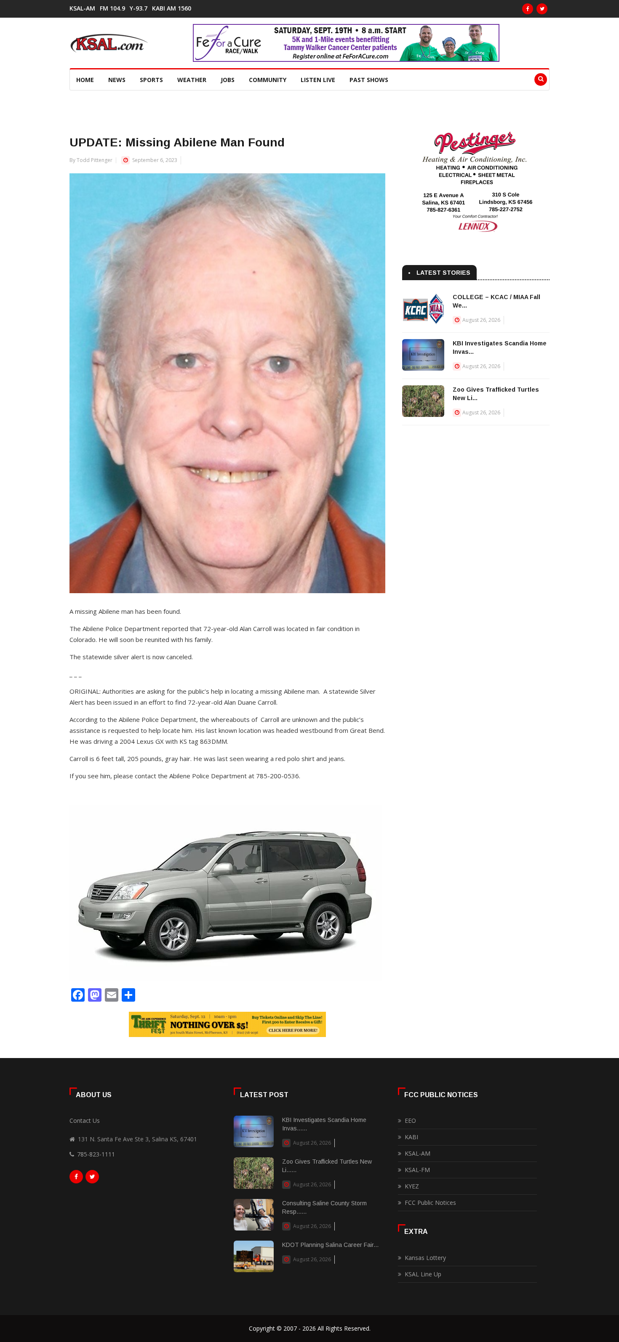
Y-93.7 (138, 8)
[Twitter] (541, 8)
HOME (85, 80)
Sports (151, 80)
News (116, 80)
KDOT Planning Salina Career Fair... (330, 1244)
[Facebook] (527, 8)
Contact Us (84, 1121)
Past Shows (369, 80)
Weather (191, 80)
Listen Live (318, 80)
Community (267, 80)
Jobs (228, 80)
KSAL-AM (82, 8)
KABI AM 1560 (171, 8)
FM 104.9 (112, 8)
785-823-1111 (96, 1154)
